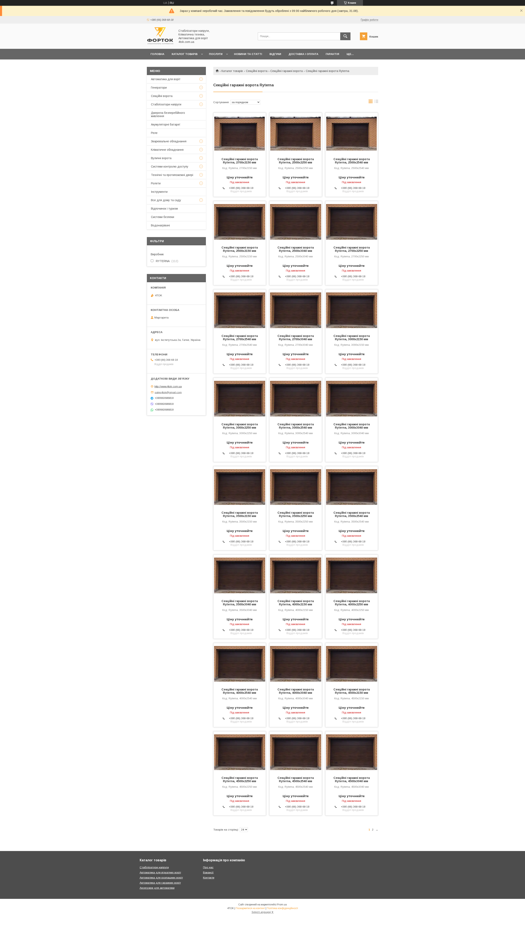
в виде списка (376, 102)
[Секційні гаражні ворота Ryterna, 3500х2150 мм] (239, 486)
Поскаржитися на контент (250, 908)
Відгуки (275, 54)
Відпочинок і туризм (164, 208)
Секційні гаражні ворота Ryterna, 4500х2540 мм (295, 779)
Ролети (156, 183)
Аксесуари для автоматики (157, 887)
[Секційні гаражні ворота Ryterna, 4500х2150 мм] (351, 663)
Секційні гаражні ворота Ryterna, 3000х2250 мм (239, 426)
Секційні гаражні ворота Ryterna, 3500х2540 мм (351, 514)
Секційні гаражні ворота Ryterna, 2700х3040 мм (295, 337)
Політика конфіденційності (282, 908)
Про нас (208, 867)
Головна (157, 54)
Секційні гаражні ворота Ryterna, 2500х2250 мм (295, 160)
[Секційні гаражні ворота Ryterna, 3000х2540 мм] (295, 398)
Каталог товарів (184, 54)
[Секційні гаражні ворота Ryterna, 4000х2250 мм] (351, 575)
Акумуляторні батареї (165, 124)
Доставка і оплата (303, 54)
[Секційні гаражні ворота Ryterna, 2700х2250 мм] (351, 221)
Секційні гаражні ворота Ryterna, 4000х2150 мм (295, 602)
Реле (154, 133)
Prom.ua (282, 904)
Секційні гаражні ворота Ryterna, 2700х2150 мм (239, 160)
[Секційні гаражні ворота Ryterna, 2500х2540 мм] (351, 133)
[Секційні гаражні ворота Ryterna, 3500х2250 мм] (295, 486)
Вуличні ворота (161, 158)
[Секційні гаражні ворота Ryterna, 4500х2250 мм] (239, 752)
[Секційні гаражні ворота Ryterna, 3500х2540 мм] (351, 486)
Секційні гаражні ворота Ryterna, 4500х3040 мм (351, 779)
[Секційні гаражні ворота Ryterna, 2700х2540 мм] (239, 310)
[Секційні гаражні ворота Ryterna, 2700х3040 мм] (295, 310)
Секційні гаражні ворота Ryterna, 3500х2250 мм (295, 514)
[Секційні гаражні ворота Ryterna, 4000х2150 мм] (295, 575)
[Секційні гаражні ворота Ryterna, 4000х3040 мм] (295, 663)
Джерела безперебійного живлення (168, 114)
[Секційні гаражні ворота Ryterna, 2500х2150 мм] (239, 221)
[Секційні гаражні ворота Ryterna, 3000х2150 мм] (351, 310)
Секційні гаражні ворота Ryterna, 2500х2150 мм (239, 249)
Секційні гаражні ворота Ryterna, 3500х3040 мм (239, 602)
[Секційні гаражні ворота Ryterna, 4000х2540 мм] (239, 663)
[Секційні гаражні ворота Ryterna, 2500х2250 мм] (295, 133)
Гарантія (332, 54)
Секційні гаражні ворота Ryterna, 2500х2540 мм (351, 160)
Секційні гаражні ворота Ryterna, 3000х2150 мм (351, 337)
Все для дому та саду (166, 200)
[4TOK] (160, 43)
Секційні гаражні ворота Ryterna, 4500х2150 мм (351, 691)
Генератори (159, 87)
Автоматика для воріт (165, 79)
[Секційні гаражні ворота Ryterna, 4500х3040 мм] (351, 752)
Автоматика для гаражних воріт (160, 882)
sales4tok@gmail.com (168, 392)
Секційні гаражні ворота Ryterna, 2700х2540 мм (239, 337)
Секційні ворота (256, 71)
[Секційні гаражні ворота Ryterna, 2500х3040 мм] (295, 221)
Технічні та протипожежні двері (172, 175)
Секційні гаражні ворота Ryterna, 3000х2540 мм (295, 426)
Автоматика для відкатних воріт (160, 872)
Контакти (208, 877)
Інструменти (159, 191)
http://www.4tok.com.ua (168, 386)
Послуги (216, 54)
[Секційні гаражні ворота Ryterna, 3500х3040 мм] (239, 575)
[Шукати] (345, 36)
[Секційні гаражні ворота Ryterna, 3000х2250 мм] (239, 398)
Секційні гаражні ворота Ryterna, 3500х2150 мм (239, 514)
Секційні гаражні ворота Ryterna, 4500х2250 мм (239, 779)
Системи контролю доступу (169, 166)
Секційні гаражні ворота (286, 71)
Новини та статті (248, 54)
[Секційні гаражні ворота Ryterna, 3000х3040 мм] (351, 398)
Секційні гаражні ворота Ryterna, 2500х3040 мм (295, 249)
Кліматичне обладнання (167, 149)
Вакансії (208, 872)
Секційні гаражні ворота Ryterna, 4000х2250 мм (351, 602)
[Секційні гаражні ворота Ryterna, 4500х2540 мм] (295, 752)
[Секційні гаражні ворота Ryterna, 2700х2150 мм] (239, 133)
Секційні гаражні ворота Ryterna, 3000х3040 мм (351, 426)
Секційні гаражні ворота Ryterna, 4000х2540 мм (239, 691)
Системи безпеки (162, 217)
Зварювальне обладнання (168, 141)
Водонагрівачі (160, 225)
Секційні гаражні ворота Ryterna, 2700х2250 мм (351, 249)
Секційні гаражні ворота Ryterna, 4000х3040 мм (295, 691)
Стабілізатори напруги (166, 104)
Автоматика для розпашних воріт (161, 877)
